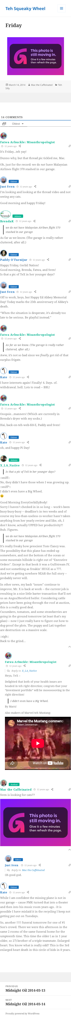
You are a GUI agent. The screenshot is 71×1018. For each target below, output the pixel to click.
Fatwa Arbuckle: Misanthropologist (27, 142)
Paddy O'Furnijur (13, 260)
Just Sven (7, 186)
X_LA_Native (10, 465)
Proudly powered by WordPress (22, 1013)
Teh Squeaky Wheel (25, 8)
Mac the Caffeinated (41, 84)
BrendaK (7, 221)
